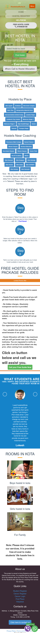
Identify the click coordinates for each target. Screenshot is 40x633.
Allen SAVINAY (30, 165)
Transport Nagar (24, 128)
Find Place (20, 599)
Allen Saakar (9, 165)
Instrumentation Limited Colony (14, 115)
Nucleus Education (26, 146)
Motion (27, 155)
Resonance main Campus (13, 142)
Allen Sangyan (20, 160)
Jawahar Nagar (30, 115)
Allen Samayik (25, 169)
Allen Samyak (9, 160)
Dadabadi (18, 106)
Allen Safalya (14, 169)
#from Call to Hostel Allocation (20, 68)
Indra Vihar (10, 110)
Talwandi (13, 128)
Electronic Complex (29, 106)
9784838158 (21, 25)
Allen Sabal (19, 165)
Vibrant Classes (13, 146)
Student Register (20, 590)
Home (26, 12)
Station (34, 124)
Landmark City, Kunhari (13, 119)
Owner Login (20, 596)
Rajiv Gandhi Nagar (23, 124)
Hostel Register (21, 16)
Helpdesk (20, 601)
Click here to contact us (20, 622)
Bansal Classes (29, 142)
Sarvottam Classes (8, 151)
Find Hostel (20, 55)
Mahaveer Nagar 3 (28, 119)
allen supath (8, 106)
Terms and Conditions (24, 631)
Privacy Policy (11, 631)
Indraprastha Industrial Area (24, 110)
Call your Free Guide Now (20, 367)
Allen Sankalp (31, 160)
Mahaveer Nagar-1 (9, 124)
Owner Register (20, 593)
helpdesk (21, 20)
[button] (5, 394)
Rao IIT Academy (17, 155)
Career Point (33, 151)
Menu (32, 6)
